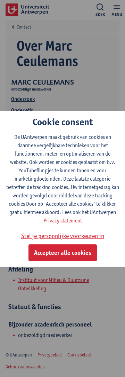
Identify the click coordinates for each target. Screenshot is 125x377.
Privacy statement (62, 220)
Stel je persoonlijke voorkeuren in (62, 235)
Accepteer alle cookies (62, 253)
